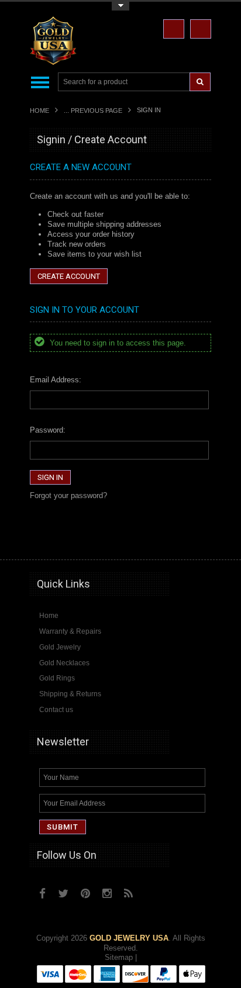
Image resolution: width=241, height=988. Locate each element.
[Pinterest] (85, 893)
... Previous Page (93, 110)
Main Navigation (40, 82)
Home (39, 110)
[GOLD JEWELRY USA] (53, 58)
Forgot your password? (68, 495)
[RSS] (128, 893)
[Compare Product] (173, 29)
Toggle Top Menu (120, 6)
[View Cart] (200, 29)
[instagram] (154, 890)
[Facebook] (42, 893)
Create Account (68, 276)
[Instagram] (107, 893)
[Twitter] (63, 893)
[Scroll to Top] (196, 539)
